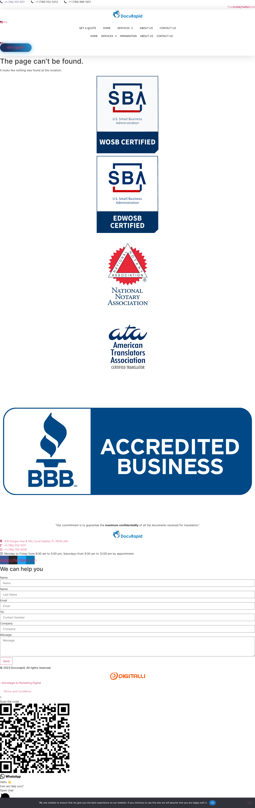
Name (4, 577)
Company (6, 623)
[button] (127, 796)
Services (123, 28)
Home (106, 28)
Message (6, 634)
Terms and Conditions (17, 691)
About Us (146, 28)
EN (5, 22)
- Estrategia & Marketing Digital (20, 683)
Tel (2, 611)
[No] (249, 802)
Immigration (128, 36)
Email (3, 600)
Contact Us (168, 28)
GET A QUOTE (87, 28)
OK (212, 802)
